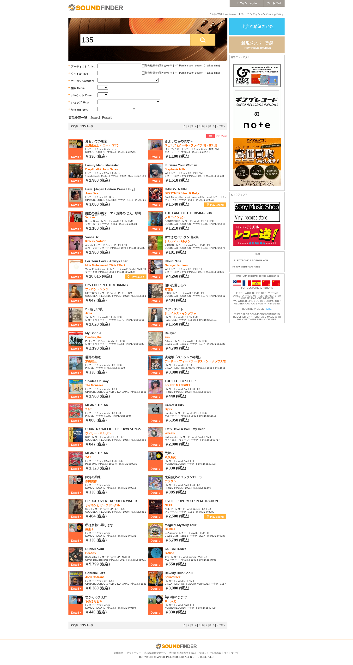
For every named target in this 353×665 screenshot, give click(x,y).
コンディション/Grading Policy (265, 14)
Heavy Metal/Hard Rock (246, 266)
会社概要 (118, 653)
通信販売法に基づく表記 (182, 653)
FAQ (241, 13)
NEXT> (221, 126)
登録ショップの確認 (210, 653)
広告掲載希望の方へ (155, 653)
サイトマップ (231, 653)
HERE (268, 309)
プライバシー (134, 653)
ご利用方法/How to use (223, 14)
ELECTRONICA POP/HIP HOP (251, 260)
